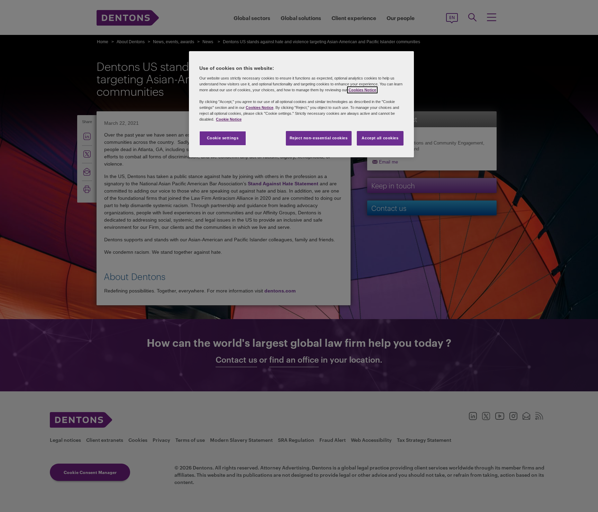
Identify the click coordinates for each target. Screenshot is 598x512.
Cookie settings (223, 138)
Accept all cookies (380, 138)
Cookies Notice (362, 90)
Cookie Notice (229, 119)
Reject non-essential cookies (319, 138)
